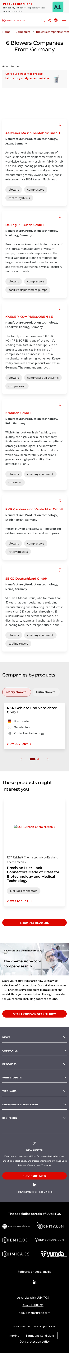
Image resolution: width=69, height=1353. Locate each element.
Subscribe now (34, 1176)
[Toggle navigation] (64, 20)
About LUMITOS (33, 1305)
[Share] (49, 20)
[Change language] (55, 20)
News (6, 1037)
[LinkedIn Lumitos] (34, 1282)
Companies (10, 1050)
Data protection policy (34, 1341)
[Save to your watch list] (60, 124)
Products (9, 1064)
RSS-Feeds (9, 1117)
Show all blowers (34, 923)
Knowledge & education (20, 1104)
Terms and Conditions (40, 1335)
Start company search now (34, 1014)
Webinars (9, 1091)
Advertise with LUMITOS (33, 1297)
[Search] (43, 20)
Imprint (13, 1335)
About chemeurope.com (34, 1313)
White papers (12, 1077)
